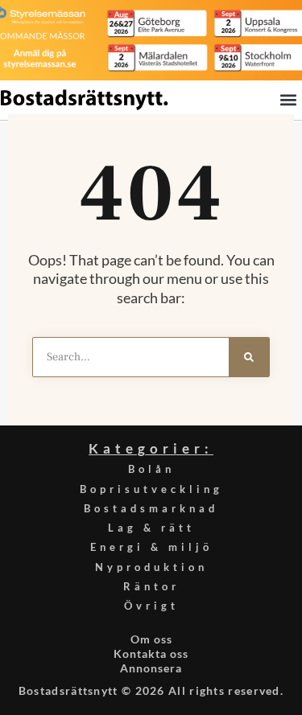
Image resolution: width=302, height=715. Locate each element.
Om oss (151, 639)
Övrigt (151, 605)
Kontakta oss (151, 653)
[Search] (249, 357)
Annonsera (151, 668)
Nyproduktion (151, 567)
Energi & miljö (151, 546)
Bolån (151, 468)
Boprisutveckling (151, 489)
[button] (288, 99)
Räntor (151, 586)
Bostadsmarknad (151, 508)
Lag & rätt (151, 527)
